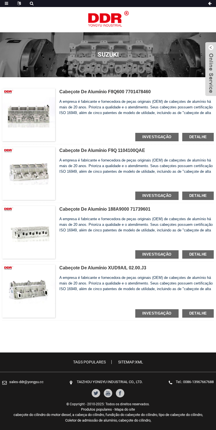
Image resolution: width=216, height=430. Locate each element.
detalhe (198, 137)
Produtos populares (96, 409)
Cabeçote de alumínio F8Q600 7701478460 (105, 91)
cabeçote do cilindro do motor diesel (42, 415)
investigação (157, 137)
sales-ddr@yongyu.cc (26, 382)
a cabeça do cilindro (88, 415)
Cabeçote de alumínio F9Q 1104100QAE (102, 150)
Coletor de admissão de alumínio (91, 420)
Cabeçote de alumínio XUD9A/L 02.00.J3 (102, 267)
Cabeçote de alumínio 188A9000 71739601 (104, 209)
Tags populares (89, 362)
